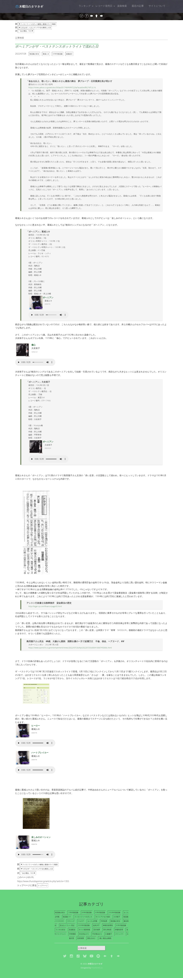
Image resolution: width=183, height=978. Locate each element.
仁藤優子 (108, 934)
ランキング (85, 5)
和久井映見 (107, 929)
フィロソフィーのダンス (83, 917)
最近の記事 (138, 5)
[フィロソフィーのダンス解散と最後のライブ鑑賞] (96, 16)
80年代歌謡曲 (58, 54)
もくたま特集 (92, 921)
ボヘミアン (48, 297)
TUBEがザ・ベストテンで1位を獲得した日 (35, 27)
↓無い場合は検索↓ (105, 938)
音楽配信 (72, 929)
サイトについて (157, 5)
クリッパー (119, 934)
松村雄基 (80, 938)
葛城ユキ (46, 54)
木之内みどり (84, 934)
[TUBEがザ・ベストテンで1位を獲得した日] (92, 16)
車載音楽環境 (108, 925)
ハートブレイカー (39, 752)
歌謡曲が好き (34, 54)
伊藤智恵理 (119, 929)
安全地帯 (97, 929)
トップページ (42, 885)
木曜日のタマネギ (31, 6)
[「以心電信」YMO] (101, 16)
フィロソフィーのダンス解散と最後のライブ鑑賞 (38, 24)
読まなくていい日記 (67, 925)
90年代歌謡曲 (100, 912)
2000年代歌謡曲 (114, 912)
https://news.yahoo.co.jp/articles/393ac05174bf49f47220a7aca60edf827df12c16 (62, 87)
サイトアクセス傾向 (103, 917)
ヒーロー (35, 725)
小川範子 (117, 917)
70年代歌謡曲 (73, 912)
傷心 (33, 344)
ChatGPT (81, 921)
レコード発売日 (104, 5)
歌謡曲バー (67, 917)
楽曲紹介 (69, 54)
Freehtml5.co (97, 967)
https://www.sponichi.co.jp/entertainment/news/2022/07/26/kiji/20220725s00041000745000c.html (70, 647)
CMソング (70, 921)
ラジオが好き (60, 929)
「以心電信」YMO (25, 31)
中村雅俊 (72, 934)
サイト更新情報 (84, 929)
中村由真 (104, 921)
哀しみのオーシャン (41, 837)
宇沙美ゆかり (97, 934)
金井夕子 (96, 925)
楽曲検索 (122, 5)
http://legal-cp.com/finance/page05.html (45, 606)
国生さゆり (91, 938)
